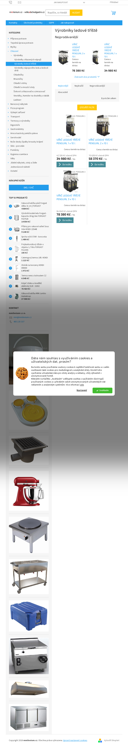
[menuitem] (13, 22)
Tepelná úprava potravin (21, 43)
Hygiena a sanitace (19, 154)
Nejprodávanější (97, 85)
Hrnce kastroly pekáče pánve (24, 133)
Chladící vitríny (20, 83)
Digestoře (15, 125)
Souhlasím (104, 390)
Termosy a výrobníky (20, 120)
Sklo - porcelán (17, 146)
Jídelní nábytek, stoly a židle (23, 162)
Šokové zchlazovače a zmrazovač (29, 91)
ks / (29, 187)
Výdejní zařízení (17, 112)
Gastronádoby (17, 129)
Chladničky (19, 74)
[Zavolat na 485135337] (13, 2)
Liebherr (17, 100)
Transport (15, 116)
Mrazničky (18, 79)
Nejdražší (79, 85)
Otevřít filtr (87, 107)
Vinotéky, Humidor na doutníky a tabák (31, 95)
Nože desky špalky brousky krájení (26, 141)
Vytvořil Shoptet (111, 740)
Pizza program (17, 108)
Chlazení (14, 51)
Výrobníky (18, 55)
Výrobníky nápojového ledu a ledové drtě (31, 69)
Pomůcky (14, 150)
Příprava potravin (18, 38)
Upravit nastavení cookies (75, 740)
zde (82, 384)
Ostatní (13, 171)
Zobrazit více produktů (85, 76)
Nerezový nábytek (19, 104)
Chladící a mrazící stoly (24, 87)
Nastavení (82, 390)
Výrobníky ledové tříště (25, 63)
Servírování (15, 137)
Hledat (76, 12)
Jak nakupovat (61, 2)
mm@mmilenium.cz (23, 317)
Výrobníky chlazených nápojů (27, 59)
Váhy (12, 158)
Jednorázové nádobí (20, 167)
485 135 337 (19, 321)
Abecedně (63, 92)
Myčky (13, 47)
